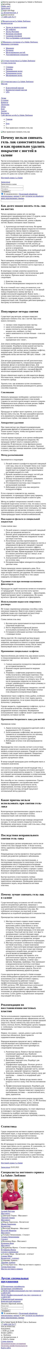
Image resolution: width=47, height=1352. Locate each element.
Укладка (9, 69)
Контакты (5, 113)
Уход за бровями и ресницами (18, 38)
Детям (3, 98)
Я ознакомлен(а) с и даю (22, 196)
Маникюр (10, 48)
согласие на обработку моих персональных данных (22, 197)
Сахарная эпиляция (14, 36)
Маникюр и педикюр (9, 44)
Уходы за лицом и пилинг (16, 27)
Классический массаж (15, 88)
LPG (8, 92)
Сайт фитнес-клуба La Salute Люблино (17, 115)
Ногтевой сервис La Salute (12, 178)
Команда (4, 102)
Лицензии (5, 105)
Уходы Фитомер (12, 32)
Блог (3, 109)
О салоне (4, 100)
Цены (3, 107)
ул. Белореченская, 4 (9, 13)
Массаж (4, 84)
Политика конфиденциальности (14, 1346)
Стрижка (9, 67)
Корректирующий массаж (16, 90)
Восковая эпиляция (14, 34)
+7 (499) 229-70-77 (8, 17)
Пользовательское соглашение (13, 1344)
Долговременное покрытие (17, 55)
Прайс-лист (5, 6)
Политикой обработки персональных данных (19, 195)
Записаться (5, 8)
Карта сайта (6, 1348)
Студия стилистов (8, 63)
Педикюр (9, 50)
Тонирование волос (14, 73)
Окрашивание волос (14, 71)
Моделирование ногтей (15, 52)
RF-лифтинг (11, 29)
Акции (4, 111)
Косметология (7, 23)
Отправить (6, 191)
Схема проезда (7, 1341)
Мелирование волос (14, 75)
